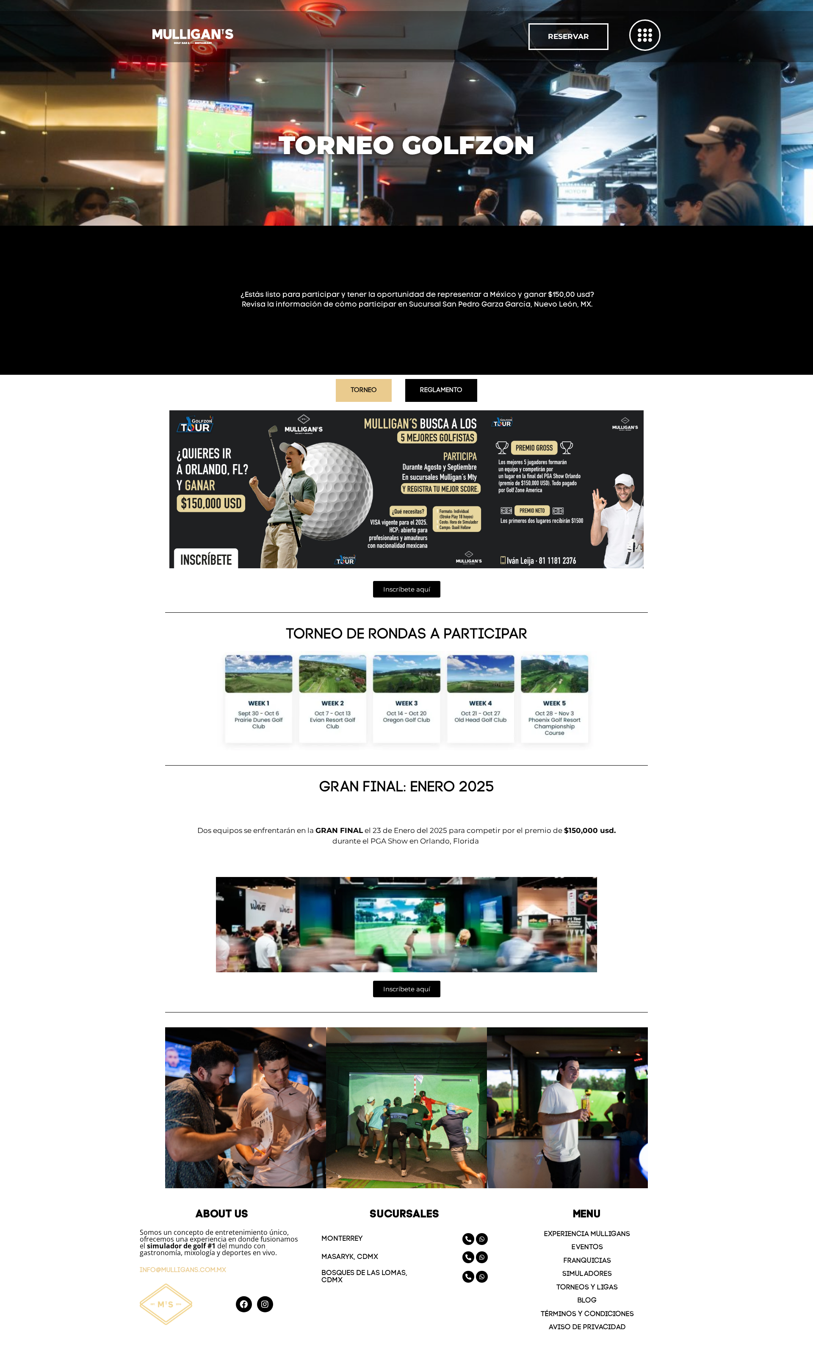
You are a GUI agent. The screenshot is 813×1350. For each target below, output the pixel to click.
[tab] (364, 390)
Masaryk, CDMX (349, 1257)
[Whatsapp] (482, 1239)
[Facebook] (244, 1304)
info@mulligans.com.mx (183, 1270)
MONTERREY (341, 1238)
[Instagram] (265, 1304)
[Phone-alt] (468, 1239)
